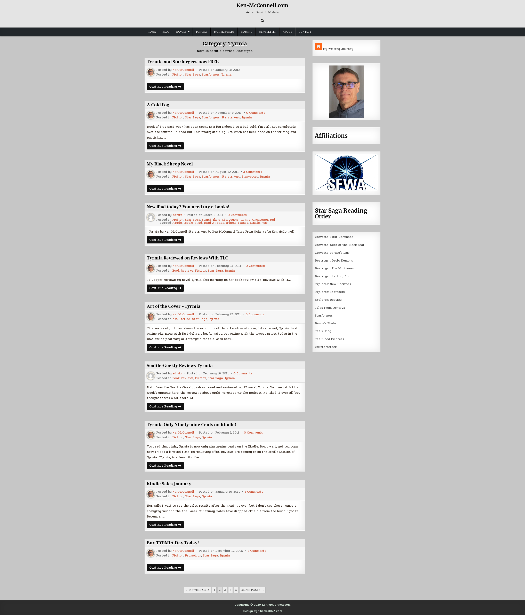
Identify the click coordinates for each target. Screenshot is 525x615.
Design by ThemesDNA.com (262, 611)
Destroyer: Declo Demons (334, 260)
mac (264, 222)
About (287, 31)
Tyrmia (226, 74)
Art (175, 319)
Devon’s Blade (325, 323)
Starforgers (211, 74)
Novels (181, 31)
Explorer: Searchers (330, 291)
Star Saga (192, 74)
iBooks (189, 222)
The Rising (323, 331)
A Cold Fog (158, 105)
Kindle (255, 222)
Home (152, 31)
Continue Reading (166, 87)
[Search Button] (262, 21)
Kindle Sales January (169, 484)
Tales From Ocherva (330, 307)
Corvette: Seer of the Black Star (339, 244)
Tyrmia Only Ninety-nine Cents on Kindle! (191, 425)
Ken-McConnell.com (262, 5)
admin (177, 215)
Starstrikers (230, 117)
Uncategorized (263, 219)
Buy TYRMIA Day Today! (173, 543)
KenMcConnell (183, 69)
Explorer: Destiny (328, 299)
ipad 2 (209, 222)
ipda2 (219, 222)
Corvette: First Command (334, 236)
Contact (305, 31)
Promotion (193, 555)
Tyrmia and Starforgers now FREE (183, 62)
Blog (166, 31)
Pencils (201, 31)
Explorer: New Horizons (333, 284)
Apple (177, 222)
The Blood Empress (329, 339)
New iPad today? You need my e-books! (188, 207)
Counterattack (326, 346)
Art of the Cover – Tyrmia (173, 306)
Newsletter (267, 31)
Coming (246, 31)
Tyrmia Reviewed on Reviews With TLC (187, 258)
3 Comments (252, 171)
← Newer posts (197, 590)
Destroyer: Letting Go (331, 276)
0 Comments (255, 112)
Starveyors (250, 176)
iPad (198, 222)
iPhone (231, 222)
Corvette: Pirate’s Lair (332, 252)
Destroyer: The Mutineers (334, 268)
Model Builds (224, 31)
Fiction (177, 74)
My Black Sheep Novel (170, 164)
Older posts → (252, 590)
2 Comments (253, 491)
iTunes (243, 222)
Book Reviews (182, 270)
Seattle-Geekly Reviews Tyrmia (180, 365)
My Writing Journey (338, 48)
